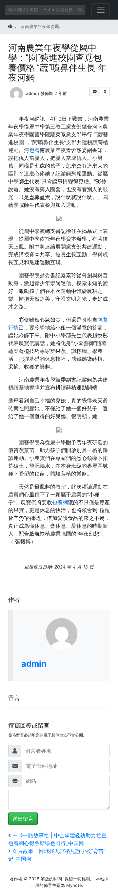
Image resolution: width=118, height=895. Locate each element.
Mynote (74, 885)
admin (32, 93)
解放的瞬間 (51, 878)
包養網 (60, 502)
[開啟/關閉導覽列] (100, 9)
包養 (34, 150)
